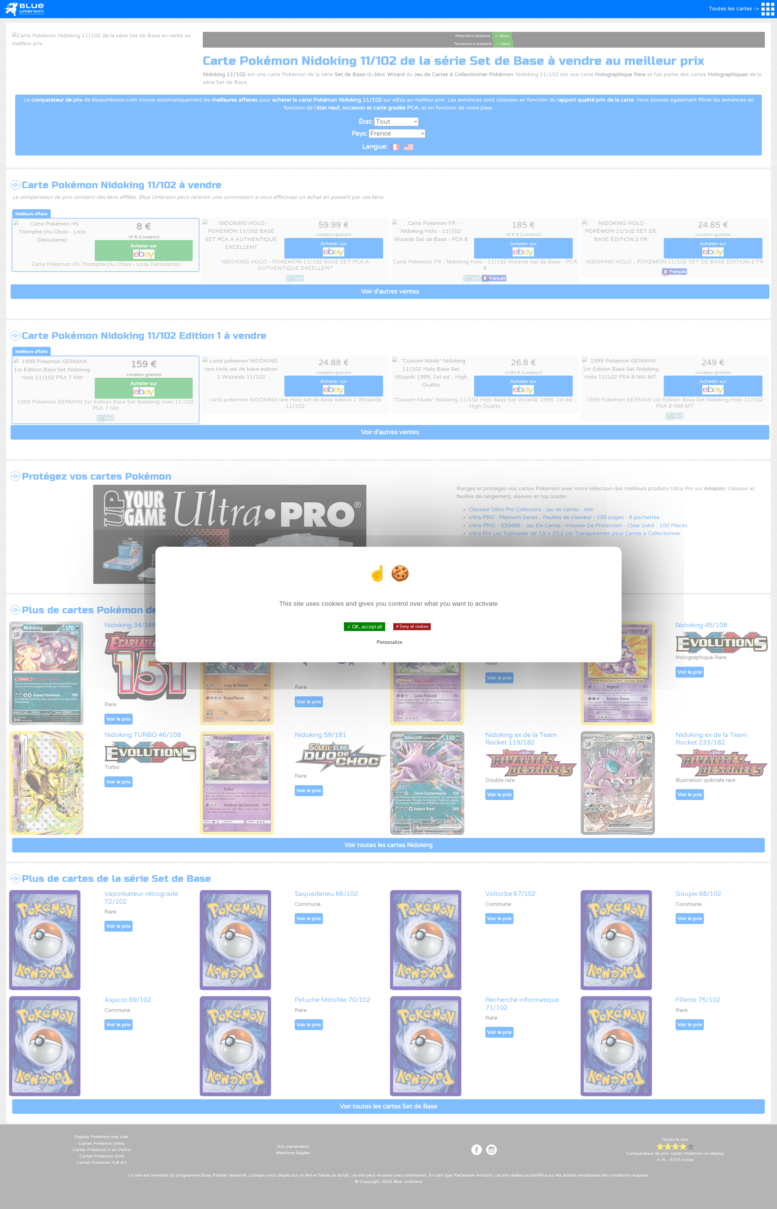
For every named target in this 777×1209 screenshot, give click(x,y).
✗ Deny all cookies (411, 627)
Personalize (389, 642)
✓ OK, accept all (364, 626)
